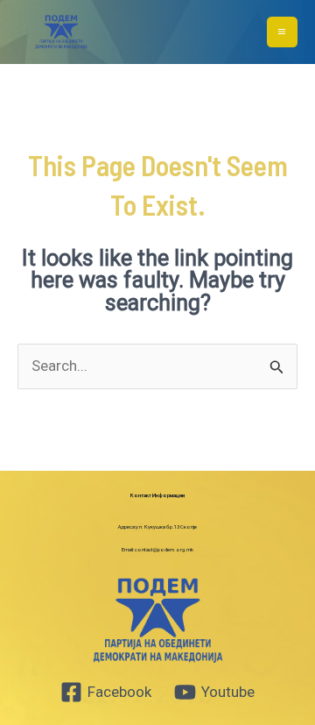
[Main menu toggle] (282, 32)
